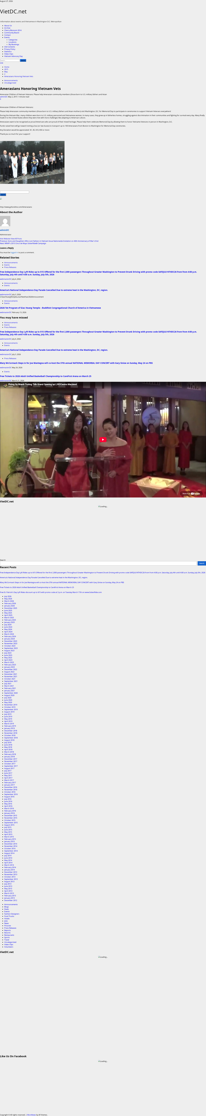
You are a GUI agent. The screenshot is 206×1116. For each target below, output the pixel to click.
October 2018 (9, 735)
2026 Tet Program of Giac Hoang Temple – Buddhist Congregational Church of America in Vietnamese (50, 307)
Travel (6, 940)
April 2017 (8, 778)
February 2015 (10, 839)
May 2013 (8, 888)
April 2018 (8, 749)
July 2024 (7, 624)
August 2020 (9, 695)
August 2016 (9, 796)
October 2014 (9, 848)
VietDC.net (13, 11)
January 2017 (9, 785)
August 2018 (9, 740)
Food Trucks (9, 916)
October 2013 (9, 877)
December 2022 (10, 669)
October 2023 (9, 646)
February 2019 (10, 726)
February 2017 (10, 782)
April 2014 (8, 862)
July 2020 (7, 698)
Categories (13, 40)
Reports (7, 930)
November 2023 (10, 643)
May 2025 (8, 613)
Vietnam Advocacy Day (13, 56)
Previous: (49, 241)
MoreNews (31, 1115)
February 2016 (10, 811)
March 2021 (9, 686)
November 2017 (10, 761)
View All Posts (16, 238)
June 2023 (8, 655)
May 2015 (8, 832)
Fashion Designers (11, 914)
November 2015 (10, 818)
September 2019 (11, 709)
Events (7, 37)
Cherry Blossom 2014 (12, 30)
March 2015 (9, 837)
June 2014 (8, 858)
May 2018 (8, 747)
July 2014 (7, 855)
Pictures (7, 925)
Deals (6, 909)
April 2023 (8, 660)
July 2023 (7, 653)
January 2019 (9, 728)
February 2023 (10, 665)
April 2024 (8, 632)
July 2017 (7, 771)
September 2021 (11, 681)
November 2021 (10, 676)
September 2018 (11, 738)
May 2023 (8, 657)
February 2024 (10, 636)
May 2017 (8, 775)
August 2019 (9, 712)
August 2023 (9, 650)
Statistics (8, 51)
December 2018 (10, 731)
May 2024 (8, 629)
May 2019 (8, 719)
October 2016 (9, 792)
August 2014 (9, 853)
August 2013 (9, 881)
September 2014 (11, 851)
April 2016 (8, 806)
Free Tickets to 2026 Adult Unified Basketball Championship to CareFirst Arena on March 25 (45, 376)
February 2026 (10, 603)
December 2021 (10, 674)
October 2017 (9, 763)
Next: (23, 243)
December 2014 (10, 844)
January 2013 (9, 898)
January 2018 (9, 756)
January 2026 (9, 606)
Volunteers (8, 947)
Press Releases (10, 267)
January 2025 (9, 622)
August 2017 (9, 768)
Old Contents (9, 47)
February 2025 (10, 620)
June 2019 (8, 716)
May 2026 (8, 599)
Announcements (11, 80)
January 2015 (9, 841)
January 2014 (9, 870)
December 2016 (10, 787)
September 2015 (11, 822)
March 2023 (9, 662)
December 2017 (10, 759)
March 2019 (9, 723)
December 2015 (10, 815)
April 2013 (8, 891)
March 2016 (9, 808)
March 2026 (9, 601)
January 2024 (9, 639)
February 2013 (10, 895)
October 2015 (9, 820)
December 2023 (10, 641)
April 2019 (8, 721)
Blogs (6, 907)
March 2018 (9, 752)
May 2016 (8, 804)
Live (1, 63)
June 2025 (8, 610)
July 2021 (7, 683)
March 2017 (9, 780)
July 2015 (7, 827)
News (6, 923)
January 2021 (9, 690)
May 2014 (8, 860)
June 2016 (8, 801)
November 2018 (10, 733)
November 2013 (10, 874)
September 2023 (11, 648)
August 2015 (9, 825)
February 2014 (10, 867)
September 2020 (11, 693)
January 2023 (9, 667)
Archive (7, 28)
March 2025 (9, 617)
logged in (14, 252)
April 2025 (8, 615)
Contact (7, 35)
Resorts (7, 933)
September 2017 (11, 766)
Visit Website (5, 238)
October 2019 (9, 707)
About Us (8, 25)
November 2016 (10, 789)
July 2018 (7, 742)
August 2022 (9, 672)
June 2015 (8, 829)
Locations (12, 42)
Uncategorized (10, 83)
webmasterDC (6, 279)
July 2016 (7, 799)
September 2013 (11, 879)
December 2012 (10, 900)
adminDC (4, 97)
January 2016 (9, 813)
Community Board (11, 32)
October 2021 (9, 679)
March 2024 (9, 634)
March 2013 (9, 893)
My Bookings (14, 44)
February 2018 (10, 754)
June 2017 (8, 773)
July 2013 (7, 884)
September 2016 (11, 794)
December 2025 (10, 608)
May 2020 (8, 702)
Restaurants (9, 935)
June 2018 (8, 745)
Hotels (7, 918)
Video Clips (8, 54)
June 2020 (8, 700)
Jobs (6, 921)
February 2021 (10, 688)
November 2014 (10, 846)
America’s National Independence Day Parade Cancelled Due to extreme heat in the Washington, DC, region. (54, 290)
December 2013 (10, 872)
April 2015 (8, 834)
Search (3, 560)
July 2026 (7, 596)
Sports (7, 937)
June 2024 (8, 627)
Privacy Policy (9, 49)
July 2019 (7, 714)
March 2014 (9, 865)
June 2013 (8, 886)
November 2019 (10, 705)
